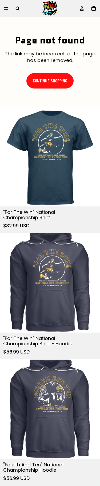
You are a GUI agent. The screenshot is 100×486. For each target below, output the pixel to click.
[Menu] (6, 8)
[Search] (17, 8)
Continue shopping (50, 80)
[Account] (82, 8)
